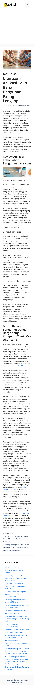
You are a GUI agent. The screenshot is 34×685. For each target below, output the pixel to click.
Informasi (9, 533)
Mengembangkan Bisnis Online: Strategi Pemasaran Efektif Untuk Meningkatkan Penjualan (16, 547)
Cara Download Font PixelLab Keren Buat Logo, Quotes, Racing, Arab (17, 618)
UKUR (20, 366)
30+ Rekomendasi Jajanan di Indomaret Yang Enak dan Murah (15, 570)
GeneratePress (17, 682)
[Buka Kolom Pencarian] (22, 5)
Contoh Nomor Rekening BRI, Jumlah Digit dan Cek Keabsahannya (15, 594)
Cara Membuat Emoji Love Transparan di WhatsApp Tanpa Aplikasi (17, 586)
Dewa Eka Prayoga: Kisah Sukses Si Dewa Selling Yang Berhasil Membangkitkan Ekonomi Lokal (17, 651)
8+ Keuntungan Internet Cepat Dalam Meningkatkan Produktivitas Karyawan (16, 539)
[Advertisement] (17, 27)
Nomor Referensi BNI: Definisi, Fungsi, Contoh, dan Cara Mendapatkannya (16, 637)
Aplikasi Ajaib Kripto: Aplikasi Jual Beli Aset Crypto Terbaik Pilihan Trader (16, 578)
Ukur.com (6, 187)
